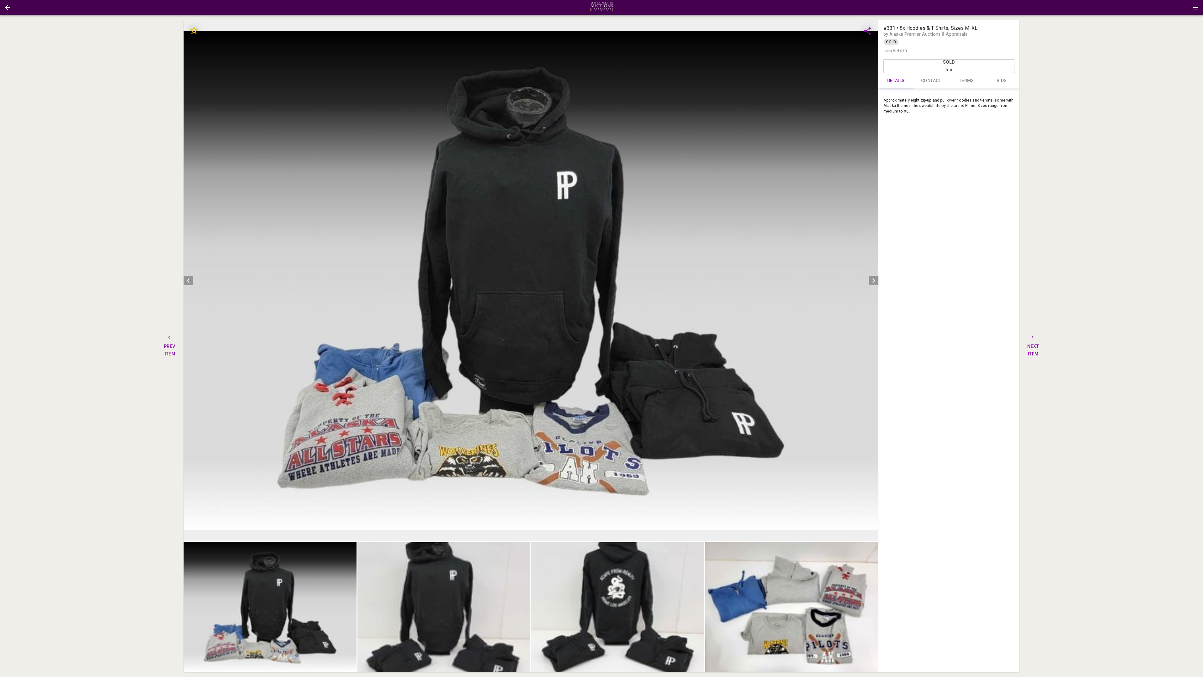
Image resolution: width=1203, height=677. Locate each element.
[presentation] (601, 7)
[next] (873, 280)
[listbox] (531, 280)
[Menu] (1195, 7)
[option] (531, 280)
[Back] (7, 7)
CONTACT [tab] (931, 80)
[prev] (188, 280)
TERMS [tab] (966, 80)
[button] (7, 7)
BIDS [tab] (1002, 80)
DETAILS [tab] (896, 80)
